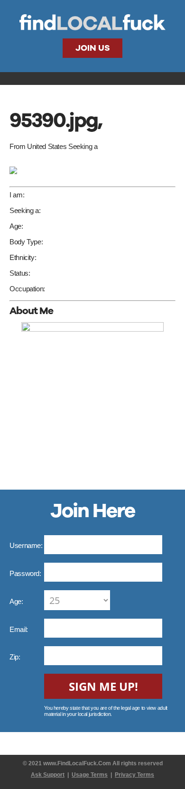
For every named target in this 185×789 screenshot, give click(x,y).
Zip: (15, 657)
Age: (17, 601)
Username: (26, 545)
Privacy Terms (134, 775)
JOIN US (92, 48)
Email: (19, 629)
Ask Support (48, 775)
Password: (26, 573)
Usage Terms (90, 775)
